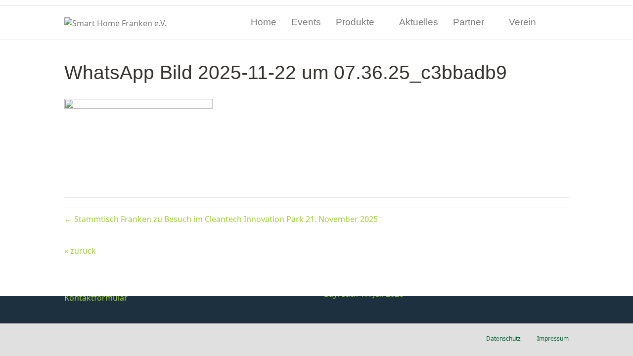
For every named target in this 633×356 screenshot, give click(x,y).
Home (263, 22)
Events (306, 22)
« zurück (80, 250)
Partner (468, 22)
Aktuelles (418, 22)
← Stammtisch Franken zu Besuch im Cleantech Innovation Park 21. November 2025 (221, 219)
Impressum (553, 338)
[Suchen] (561, 22)
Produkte (355, 22)
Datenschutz (503, 338)
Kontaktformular (96, 297)
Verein (522, 22)
